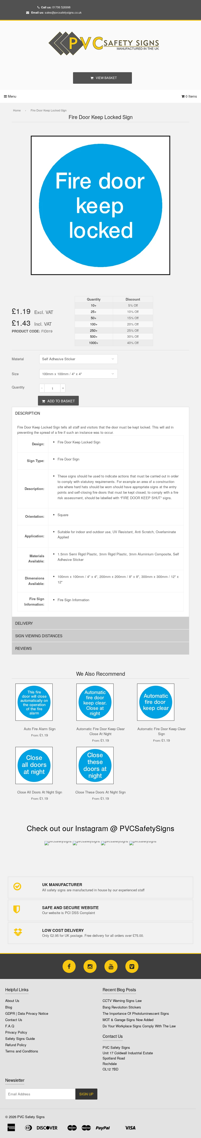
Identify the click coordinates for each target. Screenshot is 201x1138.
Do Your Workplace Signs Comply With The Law (139, 1025)
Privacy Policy (16, 1032)
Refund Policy (15, 1044)
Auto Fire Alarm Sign (39, 728)
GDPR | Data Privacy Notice (26, 1013)
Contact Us (13, 1019)
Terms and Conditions (21, 1051)
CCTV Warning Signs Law (122, 1000)
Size (15, 373)
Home (17, 110)
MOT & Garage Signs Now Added (128, 1019)
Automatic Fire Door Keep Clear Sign (161, 731)
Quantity (18, 387)
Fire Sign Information (73, 599)
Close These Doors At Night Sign (100, 792)
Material (18, 358)
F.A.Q (9, 1025)
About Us (12, 1000)
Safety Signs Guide (20, 1038)
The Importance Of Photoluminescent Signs (136, 1013)
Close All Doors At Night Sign (39, 792)
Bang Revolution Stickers (122, 1007)
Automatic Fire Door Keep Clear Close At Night (100, 731)
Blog (8, 1007)
